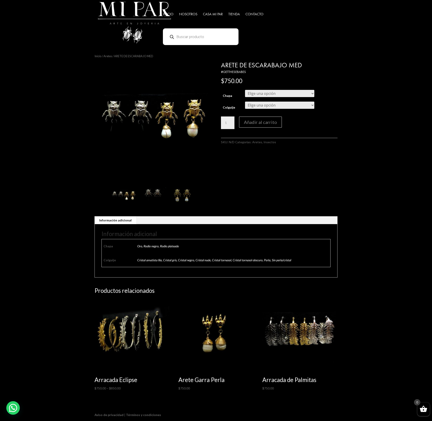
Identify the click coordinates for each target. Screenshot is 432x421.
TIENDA (234, 14)
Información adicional (115, 220)
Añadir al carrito (260, 122)
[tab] (115, 220)
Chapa (227, 96)
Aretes (108, 56)
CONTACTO (254, 14)
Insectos (269, 142)
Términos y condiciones (143, 415)
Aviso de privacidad (109, 415)
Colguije (229, 107)
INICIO (168, 14)
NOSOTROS (188, 14)
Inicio (97, 56)
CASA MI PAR (213, 14)
